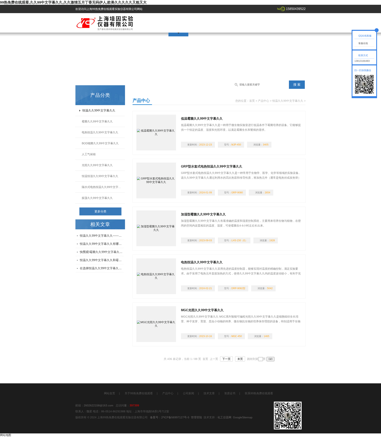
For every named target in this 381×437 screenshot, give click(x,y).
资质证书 (229, 393)
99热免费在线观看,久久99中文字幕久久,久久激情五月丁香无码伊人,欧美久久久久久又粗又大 (73, 2)
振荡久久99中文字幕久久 (97, 198)
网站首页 (109, 393)
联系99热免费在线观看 (259, 393)
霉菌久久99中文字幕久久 (97, 121)
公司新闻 (188, 393)
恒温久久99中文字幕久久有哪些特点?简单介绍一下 (101, 243)
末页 (240, 358)
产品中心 (263, 100)
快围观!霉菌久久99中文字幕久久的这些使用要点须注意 (101, 252)
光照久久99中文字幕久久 (97, 165)
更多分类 (100, 211)
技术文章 (209, 393)
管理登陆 (196, 417)
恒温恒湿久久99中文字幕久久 (100, 176)
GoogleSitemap (242, 417)
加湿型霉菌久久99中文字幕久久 (203, 214)
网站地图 (5, 435)
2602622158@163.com (98, 405)
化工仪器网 (224, 417)
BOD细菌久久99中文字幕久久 (100, 143)
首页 (252, 100)
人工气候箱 (89, 154)
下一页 (226, 358)
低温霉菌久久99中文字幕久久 (202, 118)
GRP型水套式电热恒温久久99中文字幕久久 (211, 166)
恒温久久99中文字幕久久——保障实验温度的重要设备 (101, 235)
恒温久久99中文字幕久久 (98, 110)
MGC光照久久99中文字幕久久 (202, 310)
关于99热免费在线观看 (139, 393)
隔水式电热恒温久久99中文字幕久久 (104, 187)
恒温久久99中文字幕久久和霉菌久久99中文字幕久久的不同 (101, 260)
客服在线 (363, 43)
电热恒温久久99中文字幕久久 (100, 132)
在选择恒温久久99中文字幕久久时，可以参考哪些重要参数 (101, 268)
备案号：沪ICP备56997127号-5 (169, 417)
